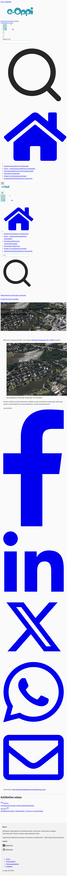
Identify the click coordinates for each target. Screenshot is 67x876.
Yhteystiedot (10, 861)
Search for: (7, 39)
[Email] (33, 787)
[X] (33, 656)
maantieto (30, 790)
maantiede (22, 790)
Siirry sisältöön (6, 2)
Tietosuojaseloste (12, 864)
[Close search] (3, 35)
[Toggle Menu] (2, 183)
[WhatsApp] (33, 726)
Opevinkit (4, 304)
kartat (15, 790)
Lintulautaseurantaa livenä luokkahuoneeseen (17, 804)
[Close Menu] (2, 193)
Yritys (8, 859)
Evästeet (9, 866)
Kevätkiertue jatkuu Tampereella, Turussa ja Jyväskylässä (22, 810)
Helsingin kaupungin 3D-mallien (43, 340)
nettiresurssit (40, 790)
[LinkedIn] (33, 595)
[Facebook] (33, 526)
